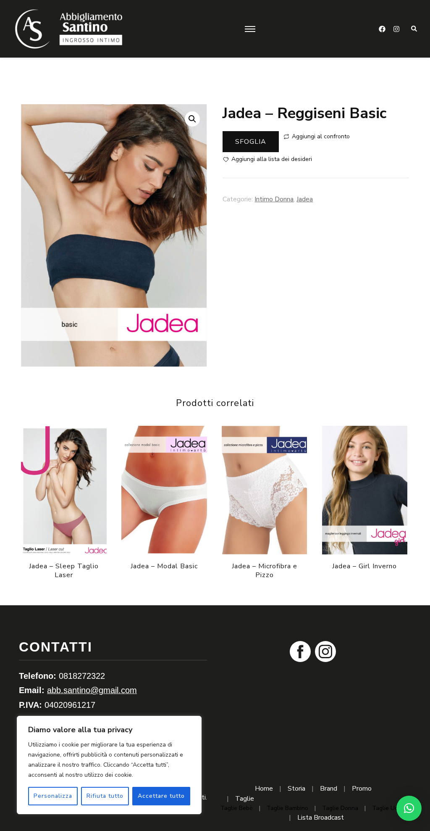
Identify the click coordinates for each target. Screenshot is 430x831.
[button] (192, 119)
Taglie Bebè (236, 808)
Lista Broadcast (320, 817)
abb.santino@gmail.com (92, 690)
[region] (109, 765)
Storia (296, 788)
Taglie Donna (340, 808)
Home (264, 788)
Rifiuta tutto (105, 796)
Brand (328, 788)
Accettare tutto (161, 796)
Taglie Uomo (389, 808)
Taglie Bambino (287, 808)
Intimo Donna (274, 199)
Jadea (304, 199)
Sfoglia (250, 141)
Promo (362, 788)
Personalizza (53, 796)
